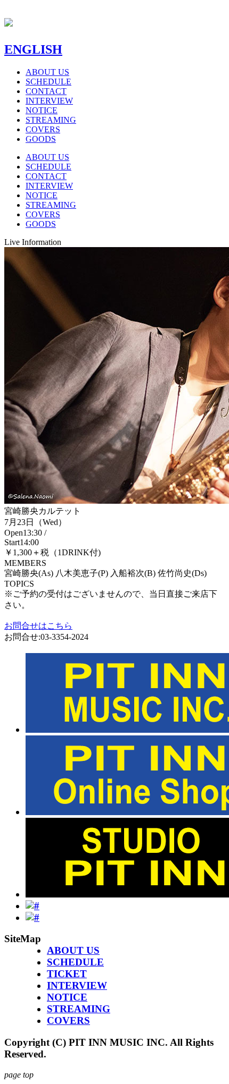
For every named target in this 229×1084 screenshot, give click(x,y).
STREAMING (51, 119)
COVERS (43, 129)
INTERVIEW (49, 100)
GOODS (41, 138)
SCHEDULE (48, 81)
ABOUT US (47, 72)
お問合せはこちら (38, 625)
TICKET (67, 973)
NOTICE (42, 110)
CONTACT (46, 91)
